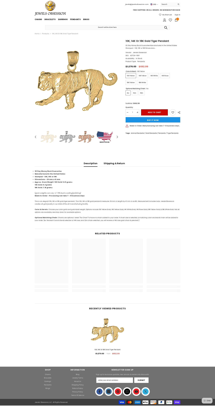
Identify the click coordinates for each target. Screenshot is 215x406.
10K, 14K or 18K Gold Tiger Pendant (107, 350)
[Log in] (164, 19)
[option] (76, 80)
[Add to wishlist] (173, 112)
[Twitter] (145, 391)
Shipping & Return (114, 163)
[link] (51, 286)
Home (37, 34)
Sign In (177, 15)
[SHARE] (178, 112)
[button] (35, 137)
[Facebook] (99, 391)
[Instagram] (108, 391)
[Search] (170, 4)
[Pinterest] (118, 391)
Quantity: (129, 107)
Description (90, 163)
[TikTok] (127, 391)
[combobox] (168, 4)
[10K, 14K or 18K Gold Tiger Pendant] (107, 330)
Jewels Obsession (140, 52)
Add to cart (154, 112)
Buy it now (153, 120)
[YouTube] (136, 391)
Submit (141, 380)
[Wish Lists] (170, 20)
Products (45, 34)
